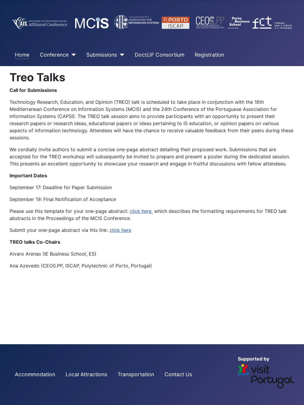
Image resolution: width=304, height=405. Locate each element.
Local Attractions (86, 374)
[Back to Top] (293, 394)
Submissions (101, 55)
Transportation (136, 374)
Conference (54, 55)
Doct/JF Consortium (159, 55)
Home (22, 55)
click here (140, 211)
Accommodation (35, 374)
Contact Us (178, 374)
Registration (209, 55)
